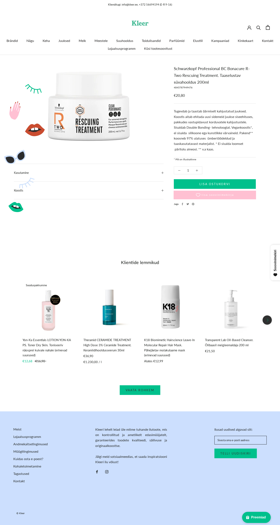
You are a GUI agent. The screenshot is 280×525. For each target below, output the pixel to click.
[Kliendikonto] (249, 27)
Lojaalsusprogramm (121, 48)
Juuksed (64, 41)
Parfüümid (176, 41)
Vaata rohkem (140, 390)
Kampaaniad (220, 41)
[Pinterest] (193, 204)
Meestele (101, 41)
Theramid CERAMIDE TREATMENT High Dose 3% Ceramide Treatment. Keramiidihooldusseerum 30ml (107, 345)
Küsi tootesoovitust (158, 48)
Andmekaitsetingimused (30, 444)
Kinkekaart (245, 41)
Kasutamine (21, 172)
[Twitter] (188, 204)
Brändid (12, 41)
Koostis (18, 190)
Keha (46, 41)
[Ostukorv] (268, 27)
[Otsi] (258, 27)
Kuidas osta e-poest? (28, 459)
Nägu (30, 41)
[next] (267, 320)
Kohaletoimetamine (27, 466)
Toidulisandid (151, 41)
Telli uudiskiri (235, 453)
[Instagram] (106, 471)
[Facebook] (182, 204)
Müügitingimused (25, 451)
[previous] (12, 320)
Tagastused (21, 473)
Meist (17, 429)
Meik (82, 41)
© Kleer (20, 513)
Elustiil (198, 41)
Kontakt (267, 41)
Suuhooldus (124, 41)
